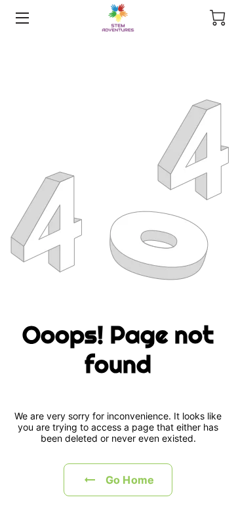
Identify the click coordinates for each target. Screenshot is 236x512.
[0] (218, 18)
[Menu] (21, 18)
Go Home (130, 479)
